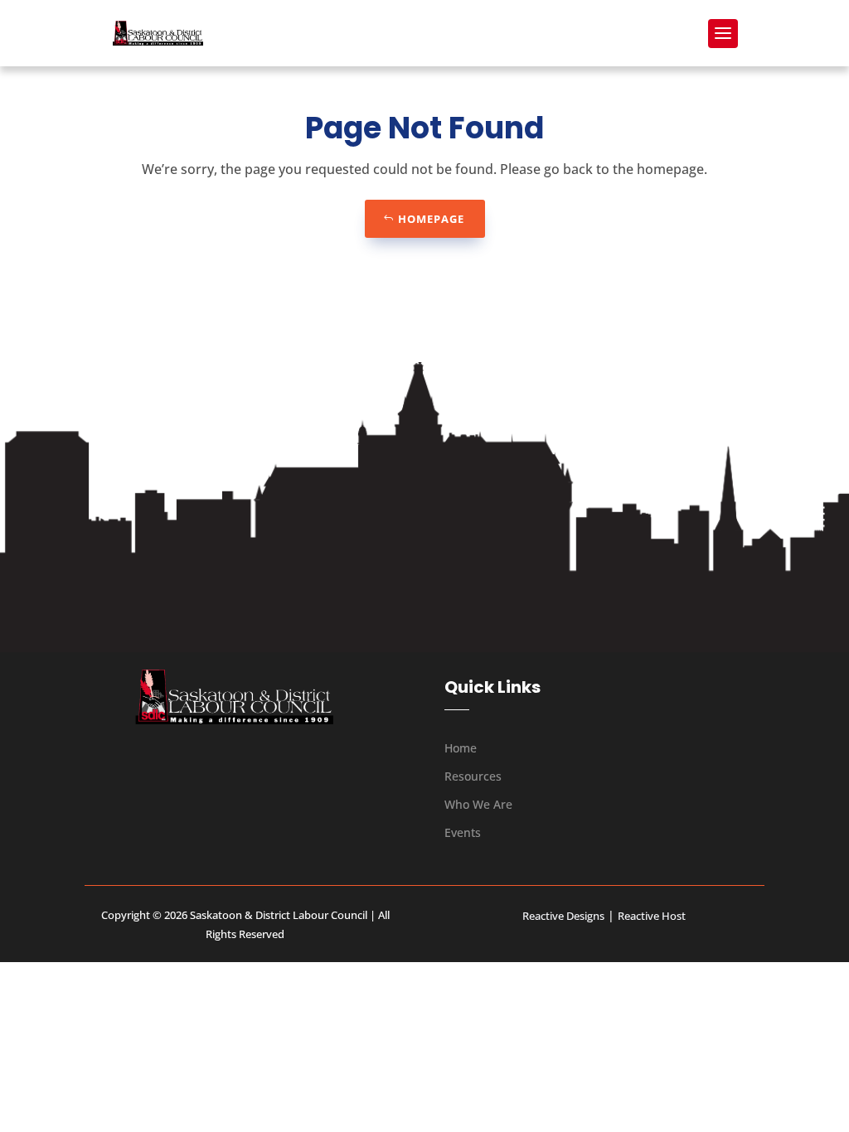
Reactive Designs (563, 915)
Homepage (431, 218)
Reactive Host (652, 915)
